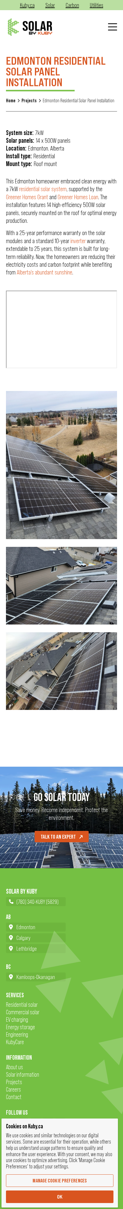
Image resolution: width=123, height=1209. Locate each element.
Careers (13, 1089)
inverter (78, 241)
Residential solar (22, 1004)
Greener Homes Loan (78, 197)
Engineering (17, 1034)
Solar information (22, 1074)
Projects (29, 100)
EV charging (17, 1019)
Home (11, 100)
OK (60, 1197)
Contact (13, 1096)
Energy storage (20, 1027)
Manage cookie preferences (60, 1181)
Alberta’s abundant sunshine (44, 272)
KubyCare (15, 1041)
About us (14, 1067)
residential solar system (43, 189)
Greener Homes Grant (27, 197)
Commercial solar (22, 1012)
